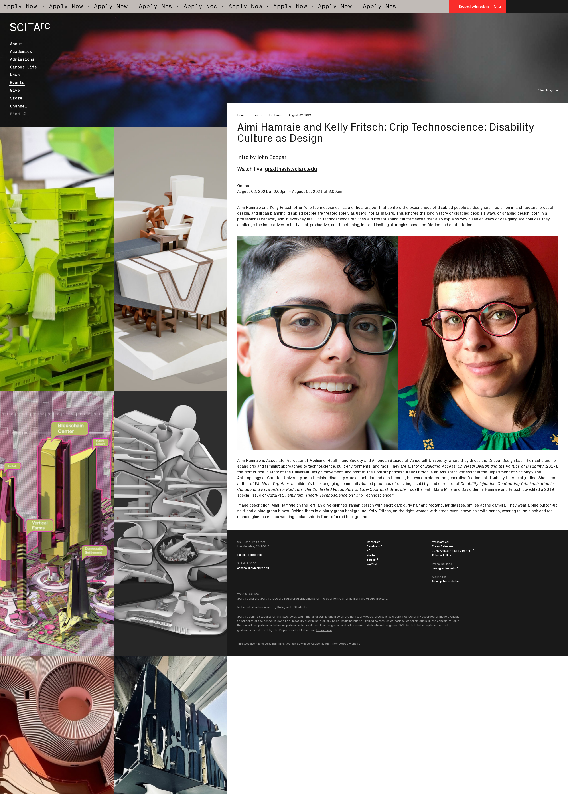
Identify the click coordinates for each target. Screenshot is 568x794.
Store (16, 98)
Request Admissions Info (478, 6)
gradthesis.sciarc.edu (291, 169)
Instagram (373, 542)
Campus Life (23, 67)
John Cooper (271, 157)
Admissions (22, 59)
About (16, 43)
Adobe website (349, 643)
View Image (546, 90)
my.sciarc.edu (441, 542)
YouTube (372, 555)
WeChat (372, 564)
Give (15, 90)
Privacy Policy (441, 555)
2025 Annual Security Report (452, 550)
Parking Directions (249, 554)
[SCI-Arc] (30, 27)
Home (241, 115)
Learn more (324, 630)
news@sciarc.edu (444, 568)
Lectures (275, 115)
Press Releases (442, 546)
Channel (18, 106)
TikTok (371, 560)
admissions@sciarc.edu (253, 568)
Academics (21, 51)
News (15, 74)
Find (15, 113)
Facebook (373, 546)
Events (17, 82)
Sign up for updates (445, 581)
